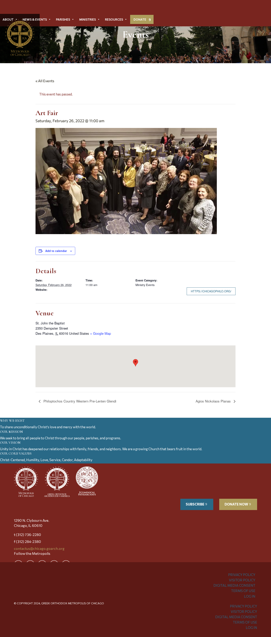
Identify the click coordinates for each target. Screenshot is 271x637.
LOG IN (249, 596)
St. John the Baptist (50, 322)
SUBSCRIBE (195, 504)
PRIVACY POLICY (241, 575)
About (8, 19)
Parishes (63, 19)
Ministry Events (145, 285)
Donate (140, 19)
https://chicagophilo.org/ (211, 291)
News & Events (35, 19)
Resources (114, 19)
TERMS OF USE (243, 591)
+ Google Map (100, 333)
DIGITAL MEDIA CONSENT (234, 585)
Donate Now (236, 504)
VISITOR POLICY (242, 580)
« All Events (45, 81)
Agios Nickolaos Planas (214, 401)
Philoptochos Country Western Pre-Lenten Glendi (79, 401)
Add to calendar (56, 251)
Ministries (87, 19)
